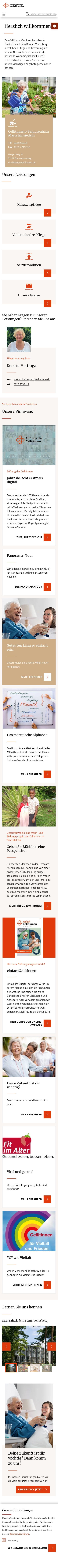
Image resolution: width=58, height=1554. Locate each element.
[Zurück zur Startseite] (17, 5)
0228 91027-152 (22, 147)
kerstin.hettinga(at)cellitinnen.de (32, 379)
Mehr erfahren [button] (32, 676)
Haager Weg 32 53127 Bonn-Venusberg (19, 156)
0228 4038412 (21, 384)
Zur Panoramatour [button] (28, 586)
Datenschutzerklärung (19, 1533)
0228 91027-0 (20, 142)
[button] (29, 485)
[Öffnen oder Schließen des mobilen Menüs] (4, 14)
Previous (6, 1346)
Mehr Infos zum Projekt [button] (25, 905)
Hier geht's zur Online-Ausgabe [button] (26, 1023)
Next (51, 1346)
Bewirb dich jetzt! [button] (30, 1489)
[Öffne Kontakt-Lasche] (54, 26)
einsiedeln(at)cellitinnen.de (21, 162)
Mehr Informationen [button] (27, 1285)
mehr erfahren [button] (31, 774)
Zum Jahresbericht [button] (29, 537)
